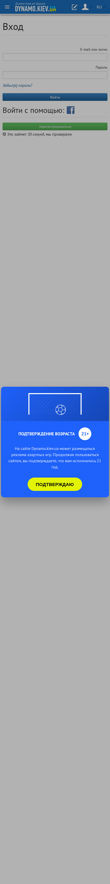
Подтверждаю (55, 484)
